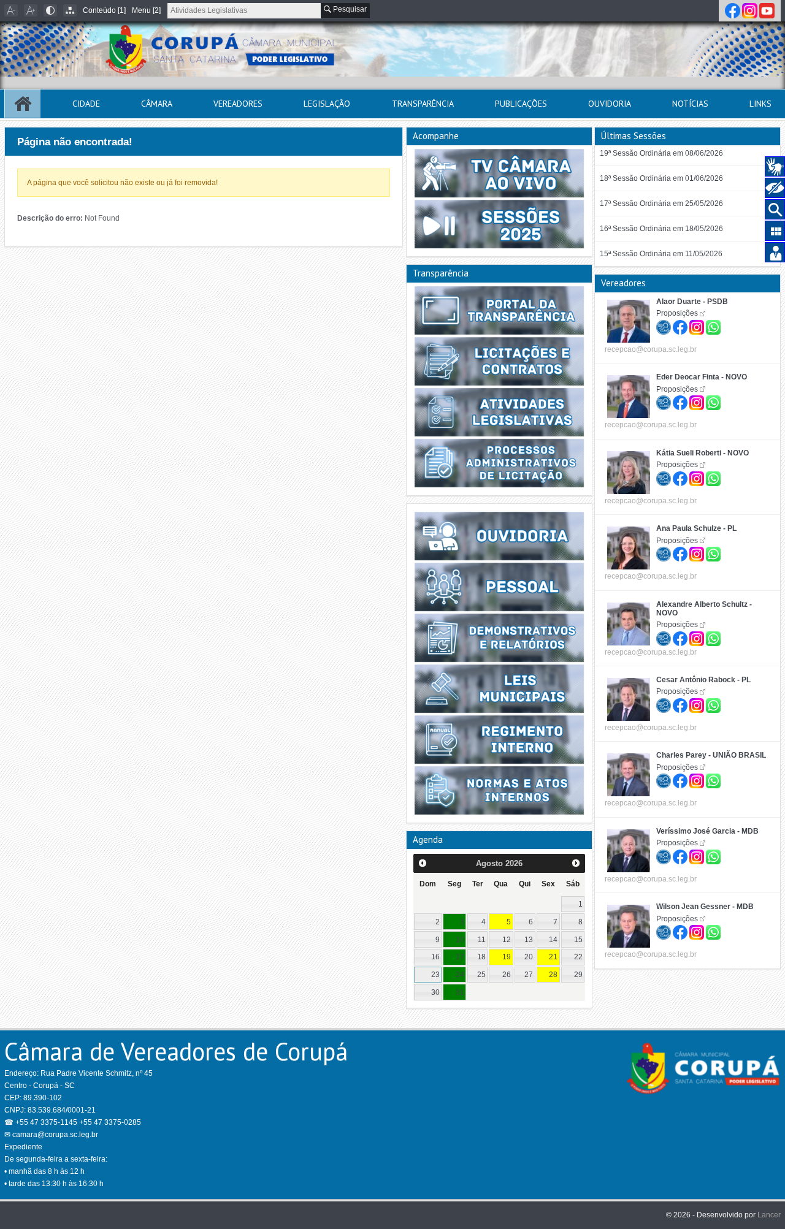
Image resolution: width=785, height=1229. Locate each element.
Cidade (86, 103)
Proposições (677, 313)
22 (578, 957)
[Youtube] (767, 10)
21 (553, 957)
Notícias (690, 103)
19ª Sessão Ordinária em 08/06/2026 (661, 153)
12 (506, 939)
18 (481, 957)
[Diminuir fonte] (11, 10)
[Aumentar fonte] (30, 10)
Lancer (769, 1215)
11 (482, 939)
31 (460, 992)
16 (435, 957)
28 (553, 974)
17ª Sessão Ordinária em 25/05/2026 (661, 203)
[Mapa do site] (70, 10)
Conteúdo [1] (104, 10)
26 (506, 974)
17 (460, 957)
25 (481, 974)
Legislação (327, 103)
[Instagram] (750, 10)
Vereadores (237, 103)
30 (435, 992)
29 (578, 974)
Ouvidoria (609, 103)
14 (553, 939)
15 (578, 939)
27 (528, 974)
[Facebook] (733, 10)
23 (435, 974)
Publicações (521, 103)
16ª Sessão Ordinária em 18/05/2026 (661, 228)
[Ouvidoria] (664, 325)
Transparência (423, 103)
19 (506, 957)
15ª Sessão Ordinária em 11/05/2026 (661, 253)
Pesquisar (349, 9)
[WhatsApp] (713, 325)
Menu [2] (146, 10)
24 (460, 974)
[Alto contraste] (50, 10)
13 (528, 939)
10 (460, 939)
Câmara (156, 103)
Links (760, 103)
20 (528, 957)
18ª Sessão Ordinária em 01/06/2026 (661, 178)
